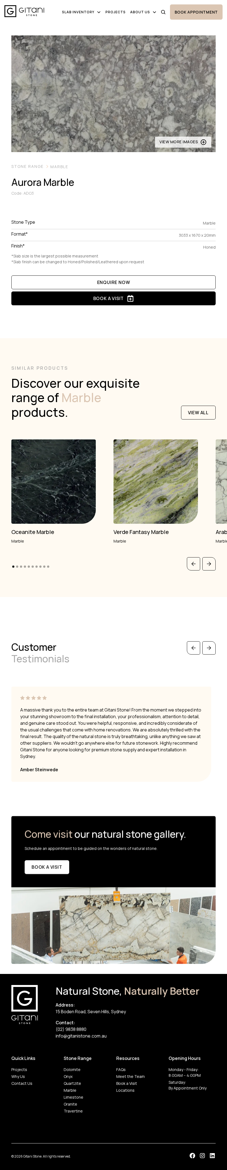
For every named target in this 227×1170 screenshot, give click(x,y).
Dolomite (72, 1069)
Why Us (18, 1076)
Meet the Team (130, 1076)
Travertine (73, 1111)
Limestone (73, 1097)
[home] (24, 12)
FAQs (121, 1069)
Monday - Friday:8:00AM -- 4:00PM (185, 1072)
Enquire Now (113, 282)
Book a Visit (126, 1083)
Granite (70, 1104)
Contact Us (21, 1083)
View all (198, 413)
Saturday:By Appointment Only (188, 1085)
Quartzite (72, 1083)
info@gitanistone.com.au (81, 1036)
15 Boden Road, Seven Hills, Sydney (91, 1012)
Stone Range (78, 1058)
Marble (70, 1090)
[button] (81, 12)
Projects (115, 12)
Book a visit (47, 867)
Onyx (68, 1076)
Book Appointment (196, 12)
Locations (125, 1090)
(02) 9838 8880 (71, 1029)
